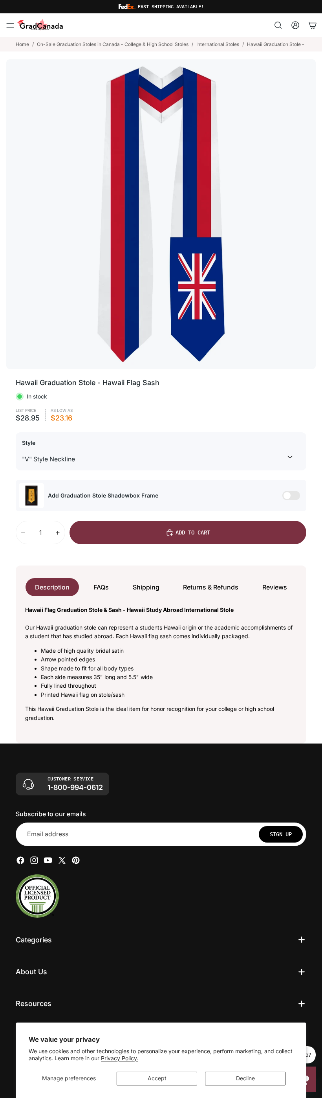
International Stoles (217, 44)
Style (28, 442)
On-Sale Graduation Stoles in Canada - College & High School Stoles (112, 44)
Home (22, 44)
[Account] (295, 25)
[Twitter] (62, 860)
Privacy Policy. (119, 1058)
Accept (157, 1078)
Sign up (281, 834)
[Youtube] (48, 860)
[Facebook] (20, 860)
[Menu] (10, 25)
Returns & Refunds (210, 587)
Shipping (146, 587)
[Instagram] (34, 860)
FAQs (101, 587)
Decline (245, 1078)
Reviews (274, 587)
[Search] (278, 25)
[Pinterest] (75, 860)
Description (52, 587)
